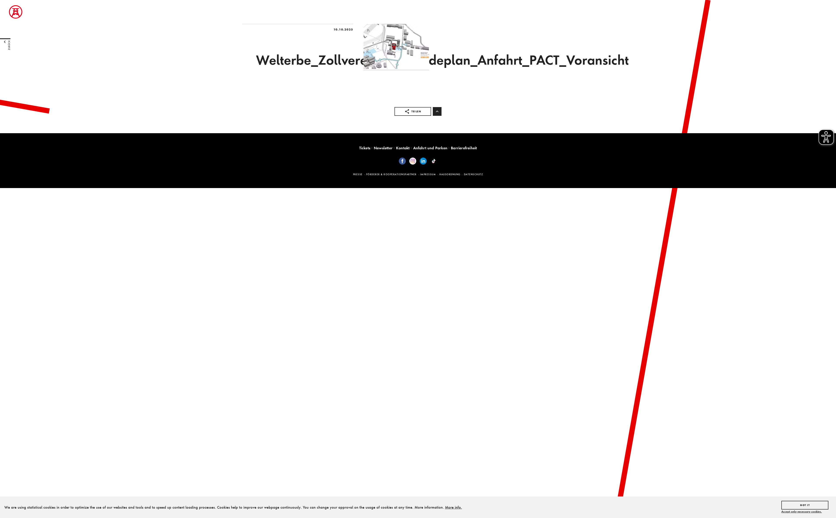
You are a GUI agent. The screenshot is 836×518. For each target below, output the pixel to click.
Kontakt (403, 148)
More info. (453, 507)
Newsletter (383, 148)
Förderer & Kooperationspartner (391, 174)
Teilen (416, 111)
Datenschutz (473, 174)
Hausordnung (449, 174)
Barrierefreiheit (464, 148)
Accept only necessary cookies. (801, 511)
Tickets (364, 148)
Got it (805, 505)
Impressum (428, 174)
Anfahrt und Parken (430, 148)
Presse (358, 174)
